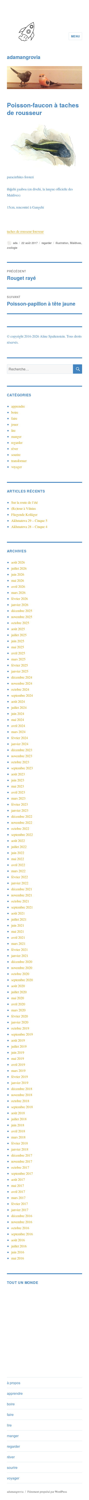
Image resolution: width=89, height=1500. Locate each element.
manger (16, 436)
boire (14, 412)
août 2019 (18, 1040)
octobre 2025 (20, 622)
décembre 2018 (21, 1088)
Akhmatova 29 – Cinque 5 (29, 520)
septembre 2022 (22, 834)
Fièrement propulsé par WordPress (47, 1492)
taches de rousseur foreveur (25, 231)
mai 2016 (17, 1258)
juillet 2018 (19, 1119)
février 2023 (19, 804)
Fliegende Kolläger (24, 514)
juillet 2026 (19, 568)
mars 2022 (18, 871)
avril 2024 (18, 725)
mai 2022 (17, 858)
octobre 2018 (20, 1100)
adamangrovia (23, 57)
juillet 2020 (19, 992)
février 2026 (19, 598)
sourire (16, 454)
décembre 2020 (21, 961)
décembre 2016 (21, 1215)
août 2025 (18, 628)
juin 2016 (17, 1252)
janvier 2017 (19, 1209)
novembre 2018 (21, 1094)
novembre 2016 (21, 1221)
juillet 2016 (19, 1246)
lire (13, 430)
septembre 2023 (22, 768)
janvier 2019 (19, 1082)
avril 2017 (18, 1191)
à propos (13, 1382)
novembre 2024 (21, 683)
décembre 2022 (21, 816)
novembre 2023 (21, 756)
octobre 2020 (20, 973)
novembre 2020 (21, 967)
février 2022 (19, 877)
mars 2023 (18, 798)
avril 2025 (18, 653)
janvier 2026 (19, 604)
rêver (14, 448)
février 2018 (19, 1143)
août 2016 (18, 1240)
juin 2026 (17, 574)
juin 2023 (17, 780)
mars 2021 (18, 943)
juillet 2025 (19, 635)
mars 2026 (18, 592)
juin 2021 (17, 925)
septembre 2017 (22, 1173)
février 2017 (19, 1203)
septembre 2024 (22, 695)
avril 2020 (18, 1004)
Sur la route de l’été (24, 502)
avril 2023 (18, 792)
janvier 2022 (19, 883)
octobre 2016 (20, 1228)
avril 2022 (18, 864)
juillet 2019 (19, 1046)
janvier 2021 (19, 955)
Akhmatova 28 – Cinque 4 (29, 526)
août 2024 (18, 701)
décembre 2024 (21, 677)
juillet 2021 (19, 919)
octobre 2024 (20, 689)
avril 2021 (18, 937)
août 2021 (18, 913)
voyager (16, 466)
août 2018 (18, 1113)
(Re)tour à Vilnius (23, 508)
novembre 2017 (21, 1161)
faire (14, 418)
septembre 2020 (22, 979)
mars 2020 (18, 1010)
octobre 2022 (20, 828)
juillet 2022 (19, 846)
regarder (46, 243)
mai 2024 (17, 719)
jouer (14, 424)
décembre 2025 (21, 610)
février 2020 (19, 1016)
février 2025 (19, 665)
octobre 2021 (20, 901)
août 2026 (18, 562)
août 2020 (18, 986)
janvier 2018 (19, 1149)
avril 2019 (18, 1064)
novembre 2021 (21, 895)
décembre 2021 (21, 889)
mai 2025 (17, 647)
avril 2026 (18, 586)
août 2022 (18, 840)
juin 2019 (17, 1052)
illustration (62, 243)
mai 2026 (17, 580)
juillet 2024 (19, 707)
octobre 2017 (20, 1167)
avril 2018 (18, 1131)
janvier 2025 (19, 671)
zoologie (12, 247)
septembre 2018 (22, 1107)
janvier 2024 (19, 743)
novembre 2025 (21, 616)
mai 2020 (17, 998)
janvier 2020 (19, 1022)
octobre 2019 (20, 1028)
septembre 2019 (22, 1034)
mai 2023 (17, 786)
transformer (19, 460)
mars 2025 (18, 659)
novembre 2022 (21, 822)
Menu (75, 36)
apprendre (18, 406)
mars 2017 (18, 1197)
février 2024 (19, 737)
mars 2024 (18, 731)
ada (15, 243)
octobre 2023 (20, 762)
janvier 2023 (19, 810)
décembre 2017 (21, 1155)
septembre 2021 (22, 907)
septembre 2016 (22, 1234)
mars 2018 (18, 1137)
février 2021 (19, 949)
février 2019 (19, 1076)
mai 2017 (17, 1185)
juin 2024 (17, 713)
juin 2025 (17, 641)
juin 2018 (17, 1125)
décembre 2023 (21, 750)
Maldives (75, 243)
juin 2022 (17, 852)
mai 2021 (17, 931)
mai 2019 (17, 1058)
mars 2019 (18, 1070)
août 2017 (18, 1179)
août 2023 (18, 774)
